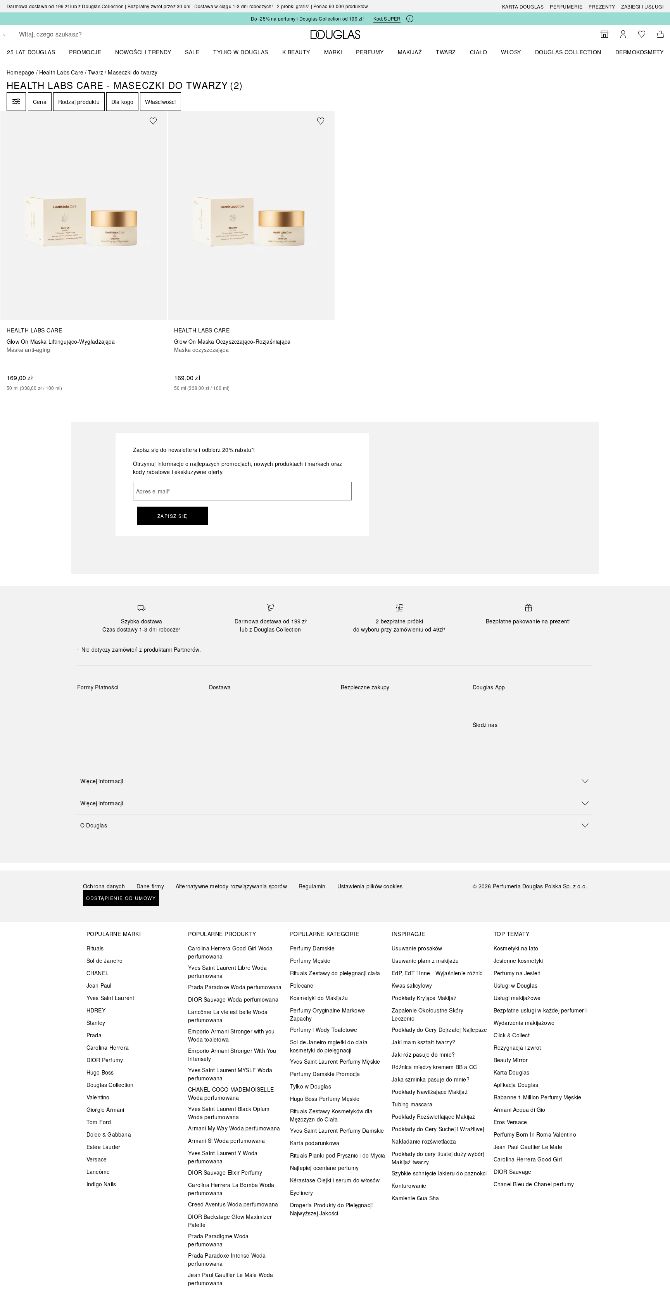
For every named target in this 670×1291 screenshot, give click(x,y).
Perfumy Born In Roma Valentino (535, 1134)
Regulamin (312, 886)
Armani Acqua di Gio (520, 1109)
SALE (192, 52)
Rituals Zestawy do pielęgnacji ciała (335, 973)
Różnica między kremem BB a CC (434, 1067)
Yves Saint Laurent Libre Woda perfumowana (227, 971)
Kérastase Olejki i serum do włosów (335, 1180)
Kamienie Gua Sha (415, 1198)
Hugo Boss (100, 1072)
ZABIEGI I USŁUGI (642, 6)
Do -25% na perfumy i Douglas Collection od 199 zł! (307, 18)
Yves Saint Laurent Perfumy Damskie (337, 1130)
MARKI (333, 52)
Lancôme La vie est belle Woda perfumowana (228, 1016)
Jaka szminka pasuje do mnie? (431, 1079)
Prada (94, 1035)
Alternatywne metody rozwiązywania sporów (231, 886)
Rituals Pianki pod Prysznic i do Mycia (337, 1155)
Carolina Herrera (107, 1047)
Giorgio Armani (105, 1109)
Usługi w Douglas (515, 985)
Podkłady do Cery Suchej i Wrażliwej (438, 1129)
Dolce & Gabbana (108, 1134)
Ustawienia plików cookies (370, 886)
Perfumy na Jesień (517, 973)
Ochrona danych (104, 886)
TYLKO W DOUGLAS (240, 52)
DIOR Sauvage (512, 1171)
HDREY (95, 1010)
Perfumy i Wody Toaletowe (323, 1029)
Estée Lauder (103, 1147)
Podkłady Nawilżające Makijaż (430, 1091)
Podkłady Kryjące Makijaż (424, 998)
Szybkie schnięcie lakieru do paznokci (439, 1173)
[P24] (173, 705)
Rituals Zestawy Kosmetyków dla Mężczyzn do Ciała (331, 1115)
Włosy (511, 52)
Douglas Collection (110, 1085)
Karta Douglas (523, 6)
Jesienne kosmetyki (518, 960)
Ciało (478, 52)
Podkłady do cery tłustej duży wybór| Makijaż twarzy (438, 1158)
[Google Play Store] (492, 703)
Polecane (302, 985)
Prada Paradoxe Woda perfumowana (234, 987)
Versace (96, 1159)
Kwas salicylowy (412, 985)
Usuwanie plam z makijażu (425, 960)
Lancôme (98, 1171)
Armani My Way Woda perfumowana (234, 1128)
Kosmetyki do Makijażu (319, 998)
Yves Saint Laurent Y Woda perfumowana (222, 1157)
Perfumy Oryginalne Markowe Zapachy (327, 1014)
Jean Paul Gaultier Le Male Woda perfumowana (230, 1279)
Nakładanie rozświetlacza (424, 1141)
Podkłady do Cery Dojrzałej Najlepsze (439, 1029)
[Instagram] (492, 740)
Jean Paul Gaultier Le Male (528, 1147)
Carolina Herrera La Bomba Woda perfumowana (231, 1189)
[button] (335, 781)
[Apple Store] (532, 703)
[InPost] (249, 705)
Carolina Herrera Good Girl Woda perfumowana (230, 952)
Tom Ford (98, 1122)
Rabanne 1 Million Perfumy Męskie (537, 1097)
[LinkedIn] (533, 740)
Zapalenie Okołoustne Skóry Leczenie (427, 1014)
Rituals (95, 948)
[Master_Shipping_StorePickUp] (305, 705)
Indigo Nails (101, 1184)
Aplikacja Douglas (516, 1085)
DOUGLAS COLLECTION (568, 52)
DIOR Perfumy (104, 1060)
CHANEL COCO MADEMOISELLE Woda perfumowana (231, 1093)
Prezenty (602, 6)
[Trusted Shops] (365, 695)
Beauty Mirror (511, 1060)
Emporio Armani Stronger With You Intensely (232, 1055)
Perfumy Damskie (312, 948)
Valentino (98, 1097)
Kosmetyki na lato (516, 948)
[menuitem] (36, 52)
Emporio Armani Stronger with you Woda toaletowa (231, 1035)
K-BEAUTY (296, 52)
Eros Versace (510, 1122)
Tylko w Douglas (310, 1086)
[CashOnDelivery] (90, 723)
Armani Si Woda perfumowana (226, 1140)
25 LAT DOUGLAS (31, 52)
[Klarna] (90, 705)
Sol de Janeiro (104, 960)
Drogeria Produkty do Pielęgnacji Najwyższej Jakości (331, 1209)
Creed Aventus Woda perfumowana (233, 1204)
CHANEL (97, 973)
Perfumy (370, 52)
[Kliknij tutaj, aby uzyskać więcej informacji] (410, 18)
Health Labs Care (61, 72)
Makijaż (410, 52)
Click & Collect (512, 1035)
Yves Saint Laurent (110, 998)
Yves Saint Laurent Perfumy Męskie (335, 1061)
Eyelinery (301, 1192)
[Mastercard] (118, 705)
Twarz (446, 52)
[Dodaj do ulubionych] (158, 120)
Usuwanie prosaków (417, 948)
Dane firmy (150, 886)
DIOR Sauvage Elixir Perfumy (225, 1172)
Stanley (95, 1022)
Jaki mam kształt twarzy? (423, 1042)
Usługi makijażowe (517, 998)
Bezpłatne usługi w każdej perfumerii (540, 1010)
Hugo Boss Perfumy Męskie (325, 1098)
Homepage (21, 72)
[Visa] (145, 705)
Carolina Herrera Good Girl (528, 1159)
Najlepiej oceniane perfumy (324, 1168)
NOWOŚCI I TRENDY (143, 52)
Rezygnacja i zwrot (517, 1047)
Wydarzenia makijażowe (524, 1022)
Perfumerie (566, 6)
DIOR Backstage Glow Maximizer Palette (230, 1221)
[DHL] (222, 705)
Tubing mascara (412, 1104)
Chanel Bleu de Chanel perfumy (534, 1184)
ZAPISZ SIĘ (172, 515)
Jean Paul (99, 985)
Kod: (387, 18)
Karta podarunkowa (314, 1143)
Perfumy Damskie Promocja (325, 1074)
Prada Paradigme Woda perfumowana (218, 1240)
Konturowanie (409, 1185)
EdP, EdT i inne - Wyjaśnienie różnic (437, 973)
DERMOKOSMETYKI (642, 52)
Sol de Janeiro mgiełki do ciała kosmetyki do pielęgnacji (329, 1046)
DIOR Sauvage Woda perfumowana (233, 999)
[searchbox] (76, 34)
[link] (83, 251)
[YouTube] (505, 740)
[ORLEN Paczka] (277, 705)
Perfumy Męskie (310, 960)
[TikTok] (519, 740)
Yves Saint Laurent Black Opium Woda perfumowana (228, 1113)
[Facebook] (478, 740)
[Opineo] (430, 695)
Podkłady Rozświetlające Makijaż (433, 1116)
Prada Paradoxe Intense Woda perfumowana (227, 1259)
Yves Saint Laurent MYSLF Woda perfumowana (230, 1074)
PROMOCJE (85, 52)
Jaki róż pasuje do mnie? (423, 1054)
